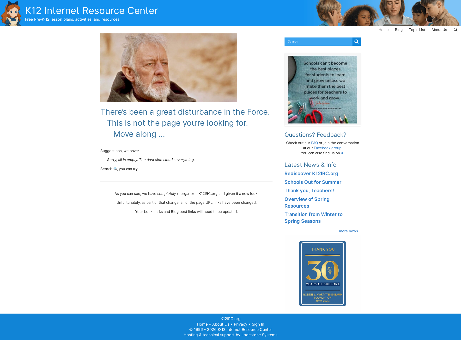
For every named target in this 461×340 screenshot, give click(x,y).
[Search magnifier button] (356, 41)
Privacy (240, 324)
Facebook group (327, 148)
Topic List (417, 29)
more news (348, 231)
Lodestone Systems (259, 334)
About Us (439, 29)
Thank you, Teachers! (309, 190)
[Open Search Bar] (455, 29)
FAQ (314, 143)
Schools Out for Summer (313, 182)
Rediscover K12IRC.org (311, 173)
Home (384, 29)
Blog (399, 29)
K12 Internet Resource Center (91, 10)
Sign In (258, 324)
